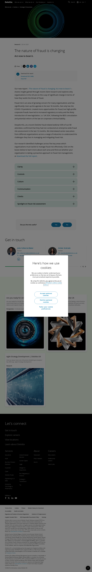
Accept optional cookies (46, 294)
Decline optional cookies (46, 301)
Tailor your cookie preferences (46, 308)
